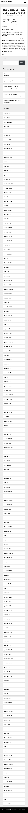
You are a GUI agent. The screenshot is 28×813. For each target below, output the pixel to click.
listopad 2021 (7, 337)
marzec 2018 (7, 531)
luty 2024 (6, 219)
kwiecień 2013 (8, 790)
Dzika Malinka (6, 2)
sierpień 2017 (7, 562)
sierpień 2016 (7, 614)
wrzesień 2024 (8, 188)
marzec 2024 (7, 214)
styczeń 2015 (7, 698)
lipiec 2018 (7, 513)
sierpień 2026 (7, 113)
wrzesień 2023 (8, 241)
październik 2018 (8, 500)
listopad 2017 (7, 548)
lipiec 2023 (7, 249)
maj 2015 (6, 680)
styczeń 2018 (7, 540)
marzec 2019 (7, 478)
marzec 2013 (7, 795)
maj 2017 (6, 575)
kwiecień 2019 (8, 474)
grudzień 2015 (8, 650)
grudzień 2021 (8, 333)
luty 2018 (6, 535)
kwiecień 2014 (8, 737)
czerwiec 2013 (8, 781)
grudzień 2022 (8, 280)
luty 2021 (6, 377)
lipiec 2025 (7, 144)
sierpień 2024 (7, 192)
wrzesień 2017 (8, 557)
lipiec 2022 (7, 302)
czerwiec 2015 (8, 676)
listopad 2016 (7, 601)
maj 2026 (6, 126)
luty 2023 (6, 271)
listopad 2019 (7, 443)
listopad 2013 (7, 759)
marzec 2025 (7, 161)
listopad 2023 (7, 232)
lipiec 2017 (7, 566)
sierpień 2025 (7, 139)
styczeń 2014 (7, 751)
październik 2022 (8, 289)
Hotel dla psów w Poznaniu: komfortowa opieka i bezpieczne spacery (12, 87)
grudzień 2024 (8, 175)
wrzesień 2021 (8, 346)
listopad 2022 (7, 285)
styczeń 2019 (7, 487)
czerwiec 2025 (8, 148)
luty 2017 (6, 588)
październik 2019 (8, 447)
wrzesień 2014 (8, 715)
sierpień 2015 (7, 667)
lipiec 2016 (7, 619)
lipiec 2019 (7, 460)
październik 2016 (8, 606)
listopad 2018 (7, 496)
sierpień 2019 (7, 456)
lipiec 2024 (7, 197)
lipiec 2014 (7, 724)
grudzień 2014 (8, 702)
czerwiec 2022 (8, 307)
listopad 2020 (7, 390)
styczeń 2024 (7, 223)
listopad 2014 (7, 707)
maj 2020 (6, 416)
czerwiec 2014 (8, 729)
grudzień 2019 (8, 438)
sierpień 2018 (7, 509)
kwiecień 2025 (8, 157)
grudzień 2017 (8, 544)
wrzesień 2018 (8, 504)
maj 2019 (6, 469)
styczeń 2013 (7, 803)
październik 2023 (8, 236)
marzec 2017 (7, 584)
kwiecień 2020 (8, 421)
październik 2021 (8, 342)
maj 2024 (6, 205)
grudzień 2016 (8, 597)
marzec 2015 (7, 689)
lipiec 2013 (7, 777)
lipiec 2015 (7, 672)
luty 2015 (6, 693)
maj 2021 (6, 364)
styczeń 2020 (7, 434)
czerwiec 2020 (8, 412)
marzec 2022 (7, 320)
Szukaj (5, 58)
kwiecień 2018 (8, 526)
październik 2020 (8, 394)
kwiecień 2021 (8, 368)
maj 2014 (6, 733)
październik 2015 (8, 658)
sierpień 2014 (7, 720)
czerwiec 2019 (8, 465)
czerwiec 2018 (8, 518)
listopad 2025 (7, 135)
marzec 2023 (7, 267)
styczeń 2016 (7, 645)
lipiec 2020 (7, 408)
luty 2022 (6, 324)
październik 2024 (8, 183)
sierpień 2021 (7, 351)
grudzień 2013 (8, 755)
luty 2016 (6, 641)
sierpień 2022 (7, 298)
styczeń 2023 (7, 276)
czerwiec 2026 (8, 122)
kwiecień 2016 (8, 632)
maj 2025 (6, 153)
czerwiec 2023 (8, 254)
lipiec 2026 (7, 117)
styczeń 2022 (7, 329)
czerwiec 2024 (8, 201)
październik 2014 (8, 711)
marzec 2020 (7, 425)
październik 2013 (8, 764)
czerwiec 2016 (8, 623)
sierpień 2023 (7, 245)
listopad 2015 (7, 654)
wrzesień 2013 (8, 768)
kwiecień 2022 (8, 315)
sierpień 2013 (7, 773)
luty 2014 (6, 746)
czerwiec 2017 (8, 570)
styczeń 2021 (7, 381)
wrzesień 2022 (8, 293)
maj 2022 (6, 311)
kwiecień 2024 (8, 210)
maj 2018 (6, 522)
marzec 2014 (7, 742)
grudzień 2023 (8, 227)
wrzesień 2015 (8, 663)
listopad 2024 (7, 179)
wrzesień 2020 (8, 399)
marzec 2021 (7, 372)
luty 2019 (6, 482)
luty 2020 (6, 430)
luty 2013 (6, 799)
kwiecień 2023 (8, 263)
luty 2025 (6, 166)
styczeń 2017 (7, 592)
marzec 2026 (7, 131)
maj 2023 (6, 258)
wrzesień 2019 (8, 452)
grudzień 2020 (8, 386)
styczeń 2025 (7, 170)
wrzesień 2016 (8, 610)
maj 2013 (6, 786)
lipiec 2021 (7, 355)
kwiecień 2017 (8, 579)
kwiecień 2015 (8, 685)
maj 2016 (6, 628)
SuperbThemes (21, 809)
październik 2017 (8, 553)
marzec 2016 (7, 636)
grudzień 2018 (8, 491)
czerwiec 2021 (8, 359)
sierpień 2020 (7, 403)
